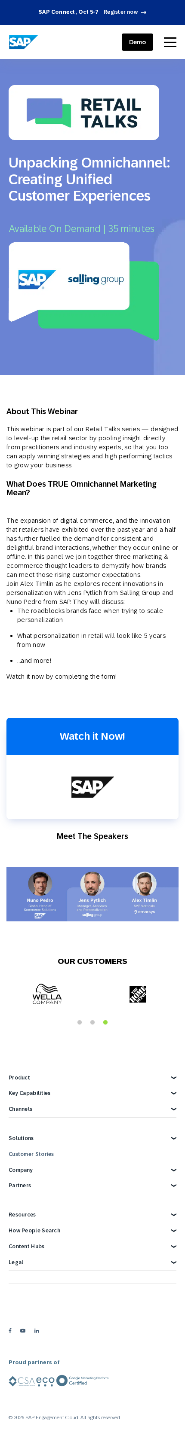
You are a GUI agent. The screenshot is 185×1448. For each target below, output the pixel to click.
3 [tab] (105, 1022)
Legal (16, 1262)
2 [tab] (92, 1022)
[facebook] (10, 1330)
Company (21, 1170)
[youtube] (22, 1330)
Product (19, 1078)
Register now (121, 12)
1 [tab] (79, 1022)
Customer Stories (31, 1154)
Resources (22, 1215)
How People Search (34, 1231)
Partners (20, 1186)
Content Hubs (27, 1247)
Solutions (21, 1138)
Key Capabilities (30, 1093)
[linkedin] (36, 1330)
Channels (20, 1109)
